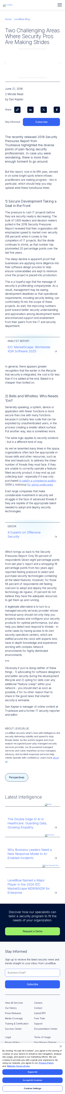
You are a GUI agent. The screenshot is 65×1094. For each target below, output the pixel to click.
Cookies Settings (32, 1088)
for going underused (40, 484)
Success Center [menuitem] (13, 1028)
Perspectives (16, 777)
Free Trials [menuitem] (39, 1018)
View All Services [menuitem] (14, 1002)
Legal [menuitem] (8, 1037)
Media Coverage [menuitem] (14, 1018)
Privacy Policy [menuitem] (12, 1042)
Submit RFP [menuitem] (40, 1013)
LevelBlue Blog (22, 19)
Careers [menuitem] (38, 1002)
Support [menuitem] (38, 1023)
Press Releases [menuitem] (13, 1013)
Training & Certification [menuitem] (16, 1023)
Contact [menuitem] (38, 1008)
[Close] (60, 1046)
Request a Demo (32, 931)
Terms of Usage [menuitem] (42, 1037)
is (13, 484)
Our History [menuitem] (11, 1008)
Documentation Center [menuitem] (45, 1028)
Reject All (32, 1072)
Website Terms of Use (18, 1066)
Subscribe (41, 121)
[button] (60, 4)
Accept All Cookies (32, 1080)
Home (8, 19)
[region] (32, 1068)
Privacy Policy (46, 1063)
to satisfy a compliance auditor (37, 480)
